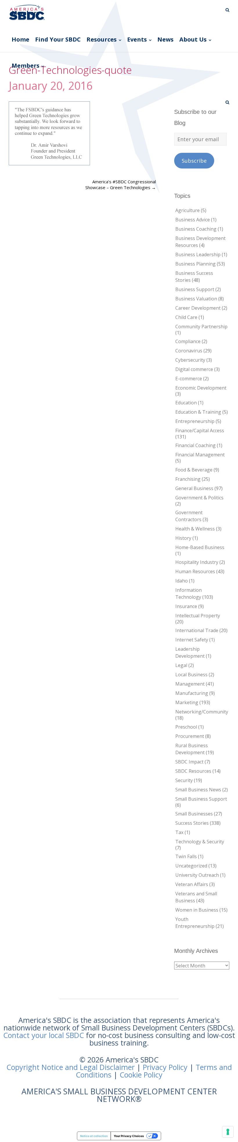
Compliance (188, 341)
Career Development (198, 308)
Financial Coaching (195, 445)
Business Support (194, 289)
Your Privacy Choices (129, 1136)
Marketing (186, 702)
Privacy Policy (165, 1067)
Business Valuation (196, 298)
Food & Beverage (193, 470)
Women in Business (196, 910)
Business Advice (192, 219)
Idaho (181, 581)
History (183, 538)
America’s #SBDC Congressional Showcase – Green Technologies (120, 184)
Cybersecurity (190, 360)
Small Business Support (201, 799)
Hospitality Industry (196, 562)
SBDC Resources (193, 771)
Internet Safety (191, 640)
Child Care (186, 317)
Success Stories (192, 823)
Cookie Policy (141, 1075)
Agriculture (187, 210)
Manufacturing (191, 693)
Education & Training (198, 412)
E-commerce (188, 378)
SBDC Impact (189, 762)
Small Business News (198, 789)
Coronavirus (188, 350)
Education (186, 402)
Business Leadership (198, 254)
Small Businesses (194, 814)
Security (184, 780)
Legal (181, 665)
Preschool (186, 727)
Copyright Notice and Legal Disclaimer (70, 1067)
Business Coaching (196, 229)
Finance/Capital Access (199, 430)
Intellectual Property (197, 615)
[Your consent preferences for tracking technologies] (227, 1131)
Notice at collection (94, 1136)
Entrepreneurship (194, 421)
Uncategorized (191, 866)
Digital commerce (194, 369)
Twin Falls (186, 856)
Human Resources (195, 571)
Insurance (186, 606)
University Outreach (197, 875)
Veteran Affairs (191, 884)
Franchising (188, 479)
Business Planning (195, 264)
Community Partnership (201, 326)
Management (190, 684)
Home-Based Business (199, 547)
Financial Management (200, 454)
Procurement (189, 736)
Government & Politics (199, 497)
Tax (179, 832)
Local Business (191, 674)
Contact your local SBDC (43, 1035)
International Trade (196, 630)
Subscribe (194, 160)
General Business (194, 488)
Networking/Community (201, 712)
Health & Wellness (195, 529)
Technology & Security (199, 841)
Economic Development (200, 388)
